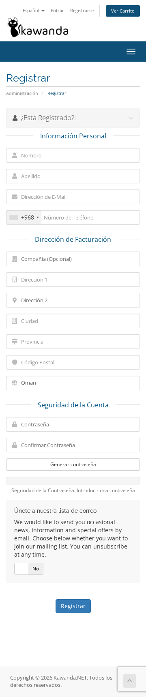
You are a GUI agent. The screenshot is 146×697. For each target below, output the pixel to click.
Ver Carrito (123, 11)
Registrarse (82, 10)
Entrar (57, 10)
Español (32, 10)
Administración (22, 93)
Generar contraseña (73, 464)
